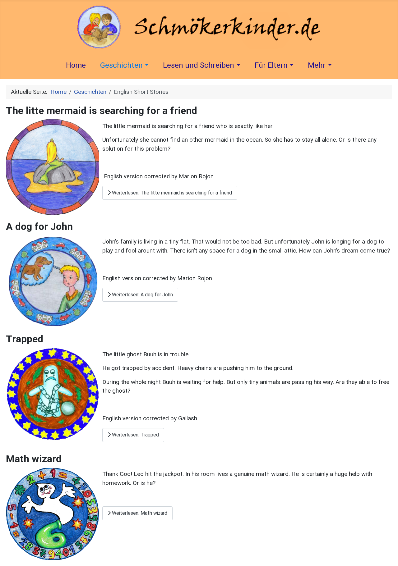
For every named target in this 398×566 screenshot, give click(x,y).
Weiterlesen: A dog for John (142, 295)
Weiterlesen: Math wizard (139, 513)
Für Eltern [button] (271, 65)
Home (76, 65)
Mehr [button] (317, 65)
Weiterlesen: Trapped (135, 435)
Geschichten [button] (121, 65)
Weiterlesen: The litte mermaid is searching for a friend (171, 193)
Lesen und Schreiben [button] (198, 65)
